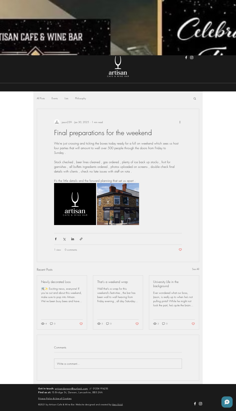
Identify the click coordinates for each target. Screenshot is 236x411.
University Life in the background (165, 284)
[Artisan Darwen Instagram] (192, 57)
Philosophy (80, 98)
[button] (194, 98)
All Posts (41, 98)
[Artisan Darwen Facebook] (186, 57)
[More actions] (180, 122)
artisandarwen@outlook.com (71, 388)
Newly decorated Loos (56, 282)
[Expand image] (75, 204)
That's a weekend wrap (112, 282)
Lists (66, 98)
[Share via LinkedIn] (72, 239)
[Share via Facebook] (55, 239)
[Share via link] (81, 239)
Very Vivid (117, 404)
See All (195, 269)
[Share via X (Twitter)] (64, 239)
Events (55, 98)
